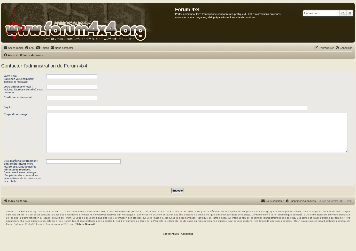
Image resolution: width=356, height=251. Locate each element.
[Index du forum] (88, 22)
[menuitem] (29, 48)
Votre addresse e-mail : (18, 86)
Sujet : (8, 107)
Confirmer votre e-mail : (19, 97)
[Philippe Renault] (85, 224)
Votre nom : (11, 75)
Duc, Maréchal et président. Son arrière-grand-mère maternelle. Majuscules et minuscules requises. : (21, 165)
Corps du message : (16, 114)
